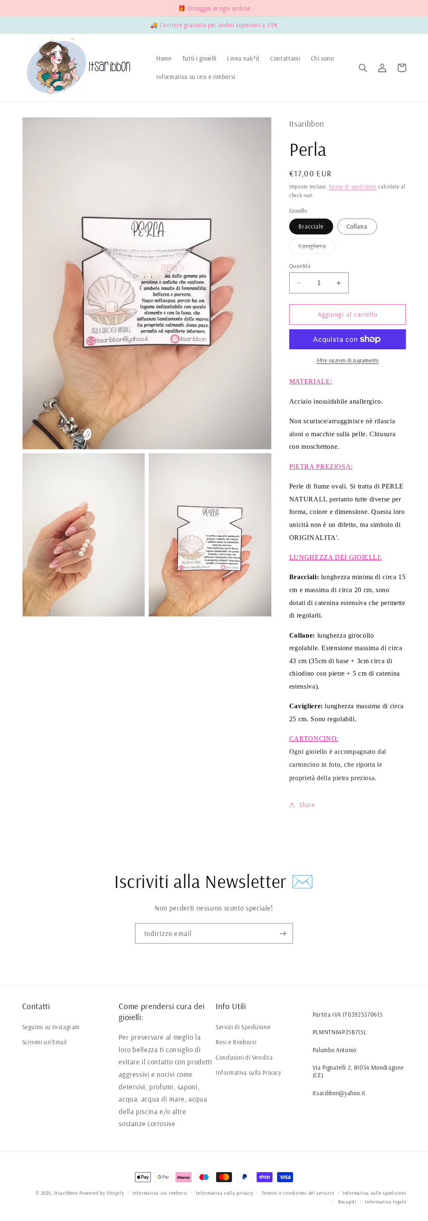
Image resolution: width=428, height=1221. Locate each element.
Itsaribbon (66, 1193)
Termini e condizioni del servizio (298, 1193)
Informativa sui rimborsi (160, 1193)
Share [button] (307, 805)
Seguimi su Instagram (51, 1027)
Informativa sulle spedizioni (374, 1193)
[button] (363, 67)
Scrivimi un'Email (44, 1042)
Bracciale (311, 226)
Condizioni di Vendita (244, 1057)
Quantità (300, 265)
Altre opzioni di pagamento (347, 360)
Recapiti (347, 1201)
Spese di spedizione (353, 186)
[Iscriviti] (283, 933)
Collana (356, 226)
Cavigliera (317, 248)
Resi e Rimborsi (236, 1042)
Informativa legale (385, 1201)
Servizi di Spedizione (243, 1027)
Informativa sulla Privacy (249, 1072)
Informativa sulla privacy (224, 1193)
